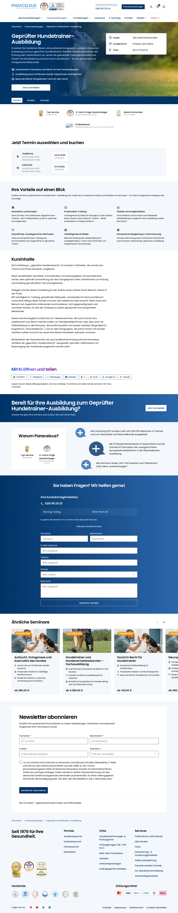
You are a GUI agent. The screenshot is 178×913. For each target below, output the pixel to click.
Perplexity (37, 377)
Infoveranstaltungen (133, 6)
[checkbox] (20, 762)
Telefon (45, 557)
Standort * (95, 748)
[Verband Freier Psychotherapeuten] (15, 894)
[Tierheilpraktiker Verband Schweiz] (65, 894)
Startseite (16, 26)
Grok (95, 377)
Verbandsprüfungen (110, 863)
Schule (44, 569)
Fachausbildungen (34, 26)
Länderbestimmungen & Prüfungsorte (112, 838)
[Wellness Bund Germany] (55, 894)
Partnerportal (71, 846)
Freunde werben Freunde (148, 865)
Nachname (96, 533)
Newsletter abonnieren (33, 790)
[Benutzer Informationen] (163, 6)
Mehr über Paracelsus (111, 853)
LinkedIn (72, 377)
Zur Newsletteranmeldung (149, 870)
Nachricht (46, 581)
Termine (17, 100)
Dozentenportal (72, 841)
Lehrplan (103, 858)
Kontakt (44, 100)
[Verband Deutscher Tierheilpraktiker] (35, 894)
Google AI (110, 377)
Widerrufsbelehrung (145, 860)
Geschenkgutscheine (146, 875)
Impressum (120, 907)
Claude (126, 377)
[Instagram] (30, 907)
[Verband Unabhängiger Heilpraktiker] (25, 894)
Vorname (46, 533)
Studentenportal (73, 836)
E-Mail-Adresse (49, 545)
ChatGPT (20, 377)
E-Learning (114, 17)
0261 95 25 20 (103, 8)
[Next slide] (163, 622)
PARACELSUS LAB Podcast (149, 836)
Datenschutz (136, 907)
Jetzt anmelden (30, 87)
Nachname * (97, 735)
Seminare (100, 17)
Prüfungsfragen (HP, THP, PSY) (112, 846)
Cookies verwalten (156, 907)
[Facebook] (43, 907)
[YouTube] (37, 907)
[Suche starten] (151, 6)
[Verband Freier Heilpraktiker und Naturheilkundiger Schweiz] (76, 894)
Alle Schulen (141, 841)
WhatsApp (55, 377)
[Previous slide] (157, 622)
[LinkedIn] (49, 907)
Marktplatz (70, 851)
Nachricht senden (89, 602)
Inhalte (31, 100)
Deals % (155, 17)
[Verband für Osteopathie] (45, 894)
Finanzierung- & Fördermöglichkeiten (146, 853)
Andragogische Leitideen (112, 868)
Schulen (128, 17)
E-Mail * (23, 748)
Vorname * (25, 735)
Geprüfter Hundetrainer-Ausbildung (63, 26)
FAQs (138, 846)
